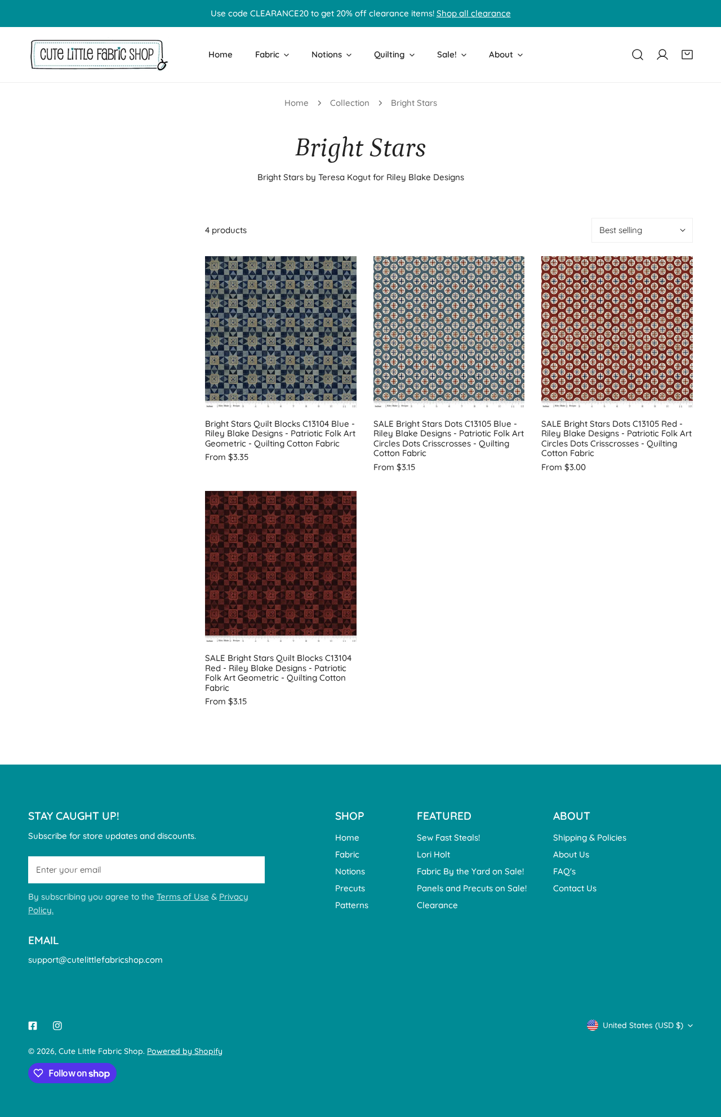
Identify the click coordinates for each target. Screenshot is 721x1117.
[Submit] (250, 869)
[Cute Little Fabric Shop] (98, 54)
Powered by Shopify (184, 1051)
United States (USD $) (643, 1025)
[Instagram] (57, 1025)
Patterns (351, 905)
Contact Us (575, 888)
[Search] (637, 54)
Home (296, 102)
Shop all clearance (474, 13)
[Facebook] (32, 1025)
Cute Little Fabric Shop (101, 1051)
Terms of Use (183, 896)
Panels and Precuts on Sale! (472, 888)
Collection (350, 102)
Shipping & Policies (589, 837)
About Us (571, 854)
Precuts (350, 888)
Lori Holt (433, 854)
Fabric (347, 854)
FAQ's (564, 871)
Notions (350, 871)
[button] (687, 54)
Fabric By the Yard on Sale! (470, 871)
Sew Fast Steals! (448, 837)
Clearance (437, 905)
